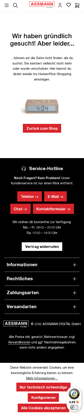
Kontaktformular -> (53, 209)
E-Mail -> (55, 196)
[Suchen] (15, 4)
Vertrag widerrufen (42, 246)
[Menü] (7, 4)
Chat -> (20, 209)
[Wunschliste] (68, 4)
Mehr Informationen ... (42, 378)
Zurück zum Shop (42, 128)
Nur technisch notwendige (43, 387)
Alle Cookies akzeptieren (43, 408)
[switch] (74, 407)
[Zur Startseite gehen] (42, 4)
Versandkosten (19, 342)
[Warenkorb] (77, 4)
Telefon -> (30, 196)
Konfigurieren (43, 397)
